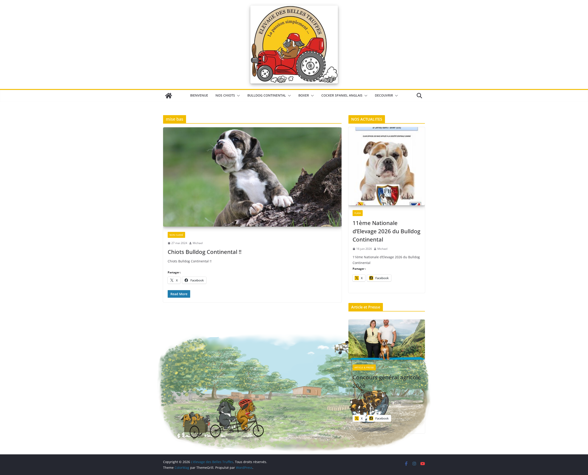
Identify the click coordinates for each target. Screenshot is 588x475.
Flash (357, 213)
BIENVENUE (199, 95)
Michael (198, 243)
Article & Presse (364, 367)
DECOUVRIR (384, 95)
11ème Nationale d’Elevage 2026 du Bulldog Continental (386, 231)
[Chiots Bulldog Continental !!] (252, 177)
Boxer (303, 95)
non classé (176, 234)
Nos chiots (225, 95)
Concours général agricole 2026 (387, 381)
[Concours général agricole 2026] (386, 339)
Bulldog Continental (266, 95)
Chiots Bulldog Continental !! (204, 252)
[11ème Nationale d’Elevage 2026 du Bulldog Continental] (386, 166)
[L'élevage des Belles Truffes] (168, 95)
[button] (237, 95)
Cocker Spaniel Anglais (341, 95)
